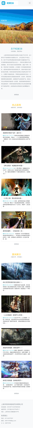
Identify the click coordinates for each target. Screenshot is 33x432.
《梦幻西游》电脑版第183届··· (13, 165)
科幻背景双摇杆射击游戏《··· (12, 282)
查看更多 (16, 94)
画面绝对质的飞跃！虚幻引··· (12, 133)
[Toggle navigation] (30, 3)
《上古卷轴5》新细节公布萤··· (13, 315)
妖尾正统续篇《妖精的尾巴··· (12, 380)
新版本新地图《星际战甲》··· (12, 348)
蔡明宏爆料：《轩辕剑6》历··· (13, 231)
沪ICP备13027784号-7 (13, 409)
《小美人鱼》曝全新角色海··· (12, 198)
